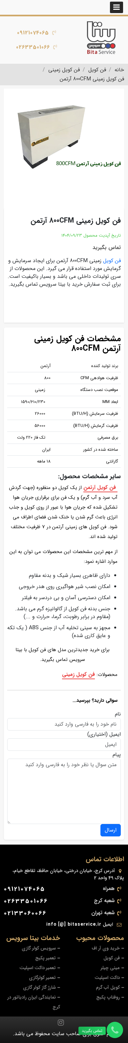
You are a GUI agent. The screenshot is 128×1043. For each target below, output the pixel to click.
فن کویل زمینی (78, 674)
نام (118, 714)
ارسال (111, 830)
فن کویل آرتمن (100, 487)
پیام (117, 755)
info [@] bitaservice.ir (73, 924)
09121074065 (33, 33)
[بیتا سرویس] (101, 37)
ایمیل (115, 734)
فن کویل (112, 261)
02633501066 (33, 47)
